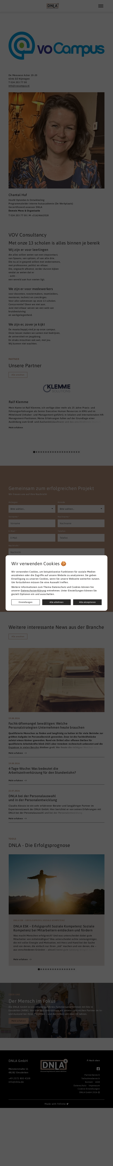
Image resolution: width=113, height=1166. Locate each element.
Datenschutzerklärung (33, 590)
